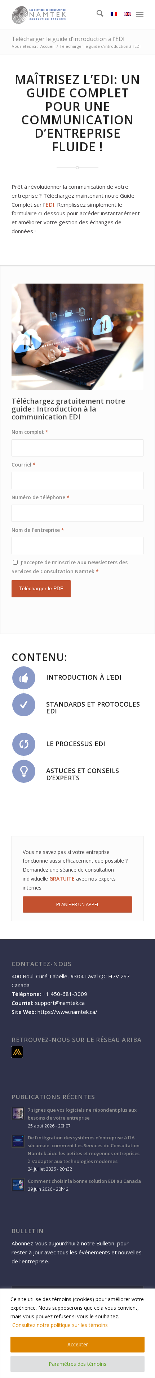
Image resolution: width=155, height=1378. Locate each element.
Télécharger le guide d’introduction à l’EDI (68, 39)
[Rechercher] (96, 14)
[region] (77, 1333)
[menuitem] (96, 14)
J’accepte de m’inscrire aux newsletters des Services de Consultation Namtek (70, 567)
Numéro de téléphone (41, 497)
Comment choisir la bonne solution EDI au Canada (84, 1181)
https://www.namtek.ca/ (67, 1011)
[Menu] (139, 14)
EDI (103, 79)
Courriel (24, 464)
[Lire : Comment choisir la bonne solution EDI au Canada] (18, 1184)
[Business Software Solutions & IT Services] (64, 14)
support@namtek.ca (60, 1002)
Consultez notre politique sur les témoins (60, 1325)
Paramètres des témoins (77, 1363)
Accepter (77, 1344)
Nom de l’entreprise (38, 530)
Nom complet (30, 431)
